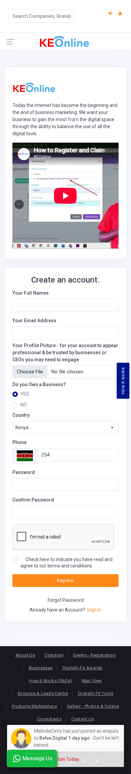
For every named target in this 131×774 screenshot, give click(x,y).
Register (65, 580)
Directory (54, 655)
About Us (25, 655)
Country (21, 415)
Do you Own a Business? (39, 384)
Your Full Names (30, 293)
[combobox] (65, 427)
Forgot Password (66, 600)
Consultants (49, 719)
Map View (92, 680)
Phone (19, 442)
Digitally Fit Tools (95, 693)
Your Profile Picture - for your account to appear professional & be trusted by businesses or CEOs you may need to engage (65, 352)
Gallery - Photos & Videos (93, 706)
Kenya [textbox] (22, 427)
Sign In (93, 610)
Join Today (67, 759)
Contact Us (82, 719)
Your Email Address (34, 320)
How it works (123, 380)
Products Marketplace (34, 706)
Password (23, 472)
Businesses (41, 667)
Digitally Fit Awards (82, 667)
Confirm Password (33, 500)
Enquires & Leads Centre (43, 693)
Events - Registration (94, 655)
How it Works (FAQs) (50, 680)
